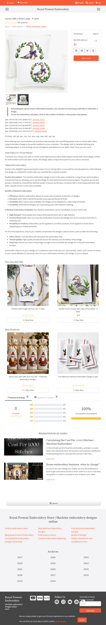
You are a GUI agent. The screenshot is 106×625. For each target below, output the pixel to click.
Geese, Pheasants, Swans (36, 26)
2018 (19, 575)
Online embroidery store (16, 528)
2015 (19, 581)
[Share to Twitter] (87, 50)
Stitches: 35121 (39, 119)
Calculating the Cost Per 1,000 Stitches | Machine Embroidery (70, 441)
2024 (19, 563)
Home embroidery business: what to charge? (73, 464)
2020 (53, 569)
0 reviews (16, 413)
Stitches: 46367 (39, 125)
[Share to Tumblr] (93, 50)
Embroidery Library (47, 535)
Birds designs (17, 26)
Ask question (22, 22)
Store (7, 26)
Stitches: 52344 (39, 128)
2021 (19, 569)
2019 (86, 569)
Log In (11, 3)
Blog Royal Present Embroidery (19, 535)
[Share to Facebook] (81, 50)
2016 (86, 575)
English (81, 3)
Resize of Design (78, 535)
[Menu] (7, 9)
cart (99, 3)
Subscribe (90, 610)
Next (95, 34)
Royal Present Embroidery (53, 9)
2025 (86, 557)
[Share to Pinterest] (76, 50)
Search (55, 503)
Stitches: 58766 (41, 131)
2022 (86, 563)
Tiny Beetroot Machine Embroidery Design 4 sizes (78, 376)
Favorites (23, 2)
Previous (79, 34)
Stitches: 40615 (39, 122)
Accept (82, 620)
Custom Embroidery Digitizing (52, 538)
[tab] (18, 398)
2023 (53, 563)
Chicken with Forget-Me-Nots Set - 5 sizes (28, 309)
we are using (60, 621)
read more (50, 459)
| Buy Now (28, 320)
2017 (53, 575)
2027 (19, 557)
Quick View (28, 286)
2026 (53, 557)
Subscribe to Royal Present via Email (87, 598)
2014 (53, 581)
